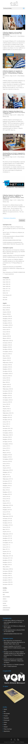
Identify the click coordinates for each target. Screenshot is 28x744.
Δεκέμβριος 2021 (6, 415)
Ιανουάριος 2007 (6, 575)
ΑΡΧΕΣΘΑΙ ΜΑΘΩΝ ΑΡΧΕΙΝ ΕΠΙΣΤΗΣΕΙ (12, 240)
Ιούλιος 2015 (6, 496)
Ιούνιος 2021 (6, 424)
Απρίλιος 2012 (6, 531)
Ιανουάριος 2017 (6, 481)
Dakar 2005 (5, 284)
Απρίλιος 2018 (6, 468)
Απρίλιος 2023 (6, 384)
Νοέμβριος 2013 (6, 509)
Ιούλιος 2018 (6, 463)
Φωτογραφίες (7, 713)
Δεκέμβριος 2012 (6, 520)
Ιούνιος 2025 (6, 331)
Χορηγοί (5, 726)
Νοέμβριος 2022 (6, 395)
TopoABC (12, 742)
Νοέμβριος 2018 (6, 457)
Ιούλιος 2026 (6, 305)
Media (19, 115)
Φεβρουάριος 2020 (7, 435)
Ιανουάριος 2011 (6, 558)
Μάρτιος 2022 (6, 411)
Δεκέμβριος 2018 (6, 454)
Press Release (21, 36)
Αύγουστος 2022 (6, 402)
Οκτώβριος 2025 (6, 323)
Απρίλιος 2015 (6, 503)
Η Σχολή (6, 715)
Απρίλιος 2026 (6, 312)
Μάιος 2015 (5, 501)
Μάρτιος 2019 (6, 452)
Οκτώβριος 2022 (6, 397)
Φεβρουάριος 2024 (7, 362)
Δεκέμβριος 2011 (6, 538)
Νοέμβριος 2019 (6, 439)
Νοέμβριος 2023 (6, 369)
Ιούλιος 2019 (6, 446)
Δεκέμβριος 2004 (6, 580)
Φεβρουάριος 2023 (7, 389)
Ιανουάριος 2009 (6, 571)
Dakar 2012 (5, 290)
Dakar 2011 (5, 288)
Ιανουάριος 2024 (6, 364)
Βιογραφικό (6, 718)
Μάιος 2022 (5, 406)
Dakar (5, 724)
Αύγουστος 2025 (6, 327)
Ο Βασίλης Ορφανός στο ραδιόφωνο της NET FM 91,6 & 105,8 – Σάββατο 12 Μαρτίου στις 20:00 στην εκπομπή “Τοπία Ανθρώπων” (13, 196)
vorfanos (7, 36)
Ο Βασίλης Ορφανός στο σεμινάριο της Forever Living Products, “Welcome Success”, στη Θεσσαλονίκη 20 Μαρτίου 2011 (13, 72)
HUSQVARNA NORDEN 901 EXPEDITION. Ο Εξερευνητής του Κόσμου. (13, 268)
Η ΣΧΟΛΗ (5, 601)
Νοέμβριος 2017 (6, 472)
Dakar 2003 (5, 279)
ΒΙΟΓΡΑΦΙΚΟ (6, 592)
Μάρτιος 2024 (6, 360)
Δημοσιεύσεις (7, 731)
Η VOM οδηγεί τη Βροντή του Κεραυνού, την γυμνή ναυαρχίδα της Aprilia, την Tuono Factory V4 (14, 228)
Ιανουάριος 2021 (6, 428)
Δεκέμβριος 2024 (6, 345)
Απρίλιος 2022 (6, 408)
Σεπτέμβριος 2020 (7, 432)
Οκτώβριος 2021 (6, 419)
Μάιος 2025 (5, 334)
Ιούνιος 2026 (6, 307)
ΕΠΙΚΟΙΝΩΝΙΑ (6, 610)
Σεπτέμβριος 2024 (7, 351)
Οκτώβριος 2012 (6, 522)
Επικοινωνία (6, 720)
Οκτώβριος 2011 (6, 540)
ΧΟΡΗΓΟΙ (5, 605)
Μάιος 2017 (5, 474)
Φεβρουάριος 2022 (7, 413)
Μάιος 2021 (5, 426)
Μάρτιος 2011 (6, 553)
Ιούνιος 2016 (6, 487)
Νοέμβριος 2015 (6, 492)
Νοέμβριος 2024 (6, 347)
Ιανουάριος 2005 (6, 577)
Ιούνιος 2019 (6, 448)
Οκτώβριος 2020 (6, 430)
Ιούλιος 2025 (6, 329)
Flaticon (22, 742)
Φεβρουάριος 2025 (7, 340)
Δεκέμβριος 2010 (6, 560)
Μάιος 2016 (5, 490)
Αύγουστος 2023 (6, 375)
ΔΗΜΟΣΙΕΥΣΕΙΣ (6, 607)
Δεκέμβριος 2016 (6, 483)
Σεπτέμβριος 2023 (7, 373)
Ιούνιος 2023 (6, 380)
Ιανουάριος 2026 (6, 316)
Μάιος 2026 (5, 309)
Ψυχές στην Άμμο (8, 729)
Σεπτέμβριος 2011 (7, 542)
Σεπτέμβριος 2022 (7, 400)
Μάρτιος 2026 (6, 314)
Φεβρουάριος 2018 (7, 470)
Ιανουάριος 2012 (6, 536)
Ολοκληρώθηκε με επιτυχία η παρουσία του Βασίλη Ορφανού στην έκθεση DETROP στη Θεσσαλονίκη (14, 154)
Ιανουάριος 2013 (6, 518)
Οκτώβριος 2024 (6, 349)
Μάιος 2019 (5, 450)
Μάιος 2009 (5, 566)
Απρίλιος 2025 (6, 336)
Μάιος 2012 (5, 529)
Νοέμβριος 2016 (6, 485)
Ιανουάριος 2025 (6, 342)
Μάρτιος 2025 (6, 338)
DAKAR (4, 603)
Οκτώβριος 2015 (6, 494)
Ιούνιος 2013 (6, 511)
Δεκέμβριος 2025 (6, 318)
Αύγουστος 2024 (6, 353)
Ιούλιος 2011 (6, 544)
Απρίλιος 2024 (6, 358)
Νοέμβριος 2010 (6, 562)
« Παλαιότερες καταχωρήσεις (9, 218)
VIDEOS (4, 599)
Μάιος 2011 (5, 549)
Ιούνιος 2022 (6, 404)
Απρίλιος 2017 (6, 476)
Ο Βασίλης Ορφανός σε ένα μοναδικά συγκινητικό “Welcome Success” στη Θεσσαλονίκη (12, 34)
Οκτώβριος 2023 (6, 371)
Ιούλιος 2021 (6, 421)
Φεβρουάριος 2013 (7, 516)
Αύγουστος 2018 (6, 461)
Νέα (4, 38)
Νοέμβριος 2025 (6, 320)
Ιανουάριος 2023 (6, 391)
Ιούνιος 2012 (6, 527)
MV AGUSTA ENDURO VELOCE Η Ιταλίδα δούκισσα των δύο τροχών (14, 647)
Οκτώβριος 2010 (6, 564)
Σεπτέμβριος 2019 (7, 443)
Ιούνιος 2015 (6, 498)
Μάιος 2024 (5, 356)
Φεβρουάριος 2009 (7, 569)
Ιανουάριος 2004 (6, 582)
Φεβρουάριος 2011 (7, 555)
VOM (4, 297)
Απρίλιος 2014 (6, 507)
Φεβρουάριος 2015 (7, 505)
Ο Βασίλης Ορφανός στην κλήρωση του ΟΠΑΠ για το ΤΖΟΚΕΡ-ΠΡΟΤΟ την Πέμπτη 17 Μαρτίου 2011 (14, 112)
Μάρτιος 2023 (6, 386)
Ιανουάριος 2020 (6, 437)
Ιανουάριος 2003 (6, 584)
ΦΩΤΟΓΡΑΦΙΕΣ (6, 596)
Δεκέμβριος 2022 (6, 393)
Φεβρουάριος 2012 (7, 533)
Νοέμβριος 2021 (6, 417)
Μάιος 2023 (5, 382)
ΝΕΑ (4, 594)
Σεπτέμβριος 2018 (7, 459)
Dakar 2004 (5, 282)
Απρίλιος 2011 (6, 551)
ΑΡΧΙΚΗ (4, 590)
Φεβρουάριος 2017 (7, 479)
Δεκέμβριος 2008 (6, 573)
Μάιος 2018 (5, 465)
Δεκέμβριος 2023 (6, 367)
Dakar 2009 (5, 286)
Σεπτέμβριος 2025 (7, 325)
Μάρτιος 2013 (6, 514)
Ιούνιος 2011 (6, 547)
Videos (5, 722)
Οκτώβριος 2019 (6, 441)
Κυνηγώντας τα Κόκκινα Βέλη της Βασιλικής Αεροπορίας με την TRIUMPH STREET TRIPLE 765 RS (14, 251)
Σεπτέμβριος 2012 (7, 525)
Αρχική (5, 709)
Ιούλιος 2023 (6, 378)
